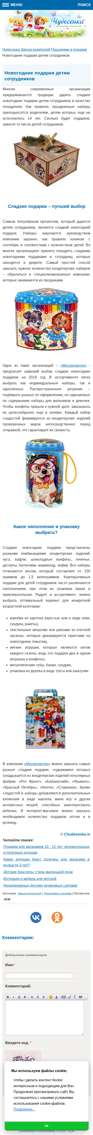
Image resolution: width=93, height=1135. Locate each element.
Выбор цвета (56, 997)
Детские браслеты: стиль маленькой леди (38, 872)
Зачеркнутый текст (25, 997)
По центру (37, 997)
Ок (46, 1126)
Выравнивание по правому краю (43, 997)
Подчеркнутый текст (19, 997)
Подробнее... (24, 1109)
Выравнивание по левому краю (32, 997)
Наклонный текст (13, 997)
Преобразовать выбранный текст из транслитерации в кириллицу (74, 997)
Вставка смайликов (50, 997)
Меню (16, 5)
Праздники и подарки (58, 893)
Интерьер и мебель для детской (29, 879)
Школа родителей (29, 893)
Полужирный (8, 997)
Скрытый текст (63, 997)
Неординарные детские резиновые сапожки (40, 885)
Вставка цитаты (69, 997)
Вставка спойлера (80, 997)
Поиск (84, 5)
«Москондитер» (73, 365)
